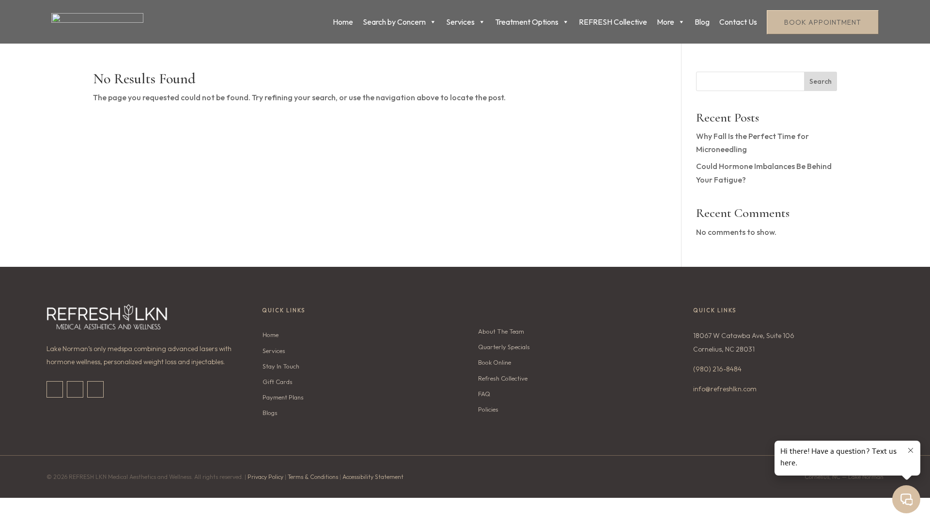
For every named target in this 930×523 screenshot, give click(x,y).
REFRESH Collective (613, 22)
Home (343, 22)
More (665, 22)
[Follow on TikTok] (75, 389)
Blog (702, 22)
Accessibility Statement (372, 476)
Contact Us (738, 22)
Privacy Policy (265, 476)
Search (820, 81)
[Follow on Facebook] (95, 389)
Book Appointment (822, 22)
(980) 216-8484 (717, 369)
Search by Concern (394, 22)
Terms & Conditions (313, 476)
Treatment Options (526, 22)
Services (460, 22)
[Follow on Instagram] (54, 389)
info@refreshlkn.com (725, 389)
